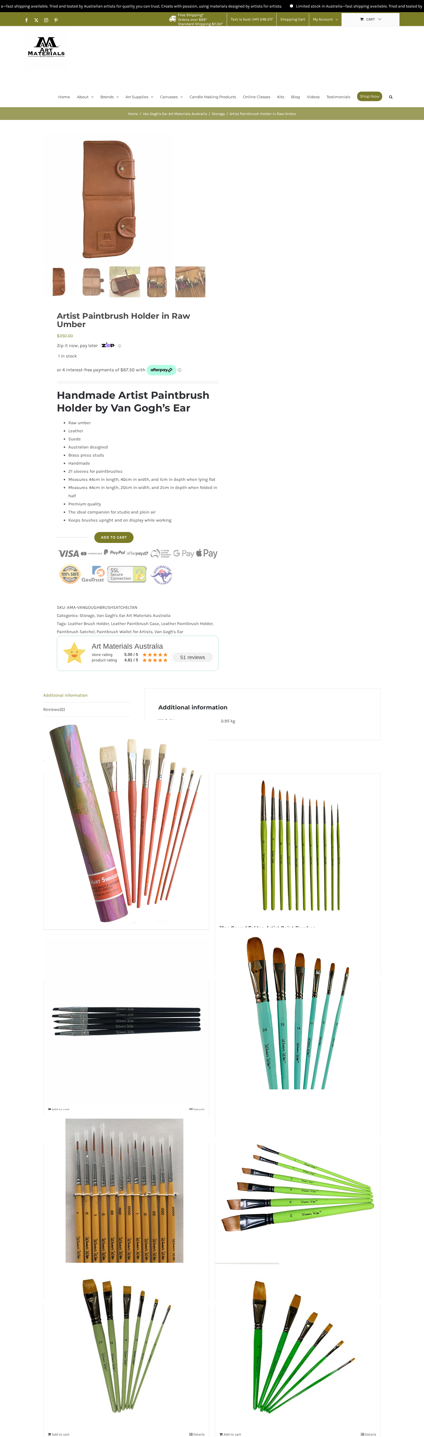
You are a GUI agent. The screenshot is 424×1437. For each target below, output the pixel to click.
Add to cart (114, 537)
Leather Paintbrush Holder (187, 623)
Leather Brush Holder (88, 623)
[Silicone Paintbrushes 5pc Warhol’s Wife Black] (126, 1020)
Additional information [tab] (65, 695)
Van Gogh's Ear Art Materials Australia (133, 615)
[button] (391, 96)
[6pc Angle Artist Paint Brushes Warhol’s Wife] (297, 1193)
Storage (87, 615)
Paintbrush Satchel (76, 631)
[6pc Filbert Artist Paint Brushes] (297, 1030)
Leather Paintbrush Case (135, 623)
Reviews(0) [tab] (54, 709)
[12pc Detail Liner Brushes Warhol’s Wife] (126, 1193)
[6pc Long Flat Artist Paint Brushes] (297, 1345)
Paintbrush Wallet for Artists (125, 631)
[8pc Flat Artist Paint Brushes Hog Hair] (126, 823)
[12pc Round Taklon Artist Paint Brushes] (297, 846)
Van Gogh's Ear (169, 631)
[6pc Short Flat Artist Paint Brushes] (126, 1345)
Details (199, 1434)
